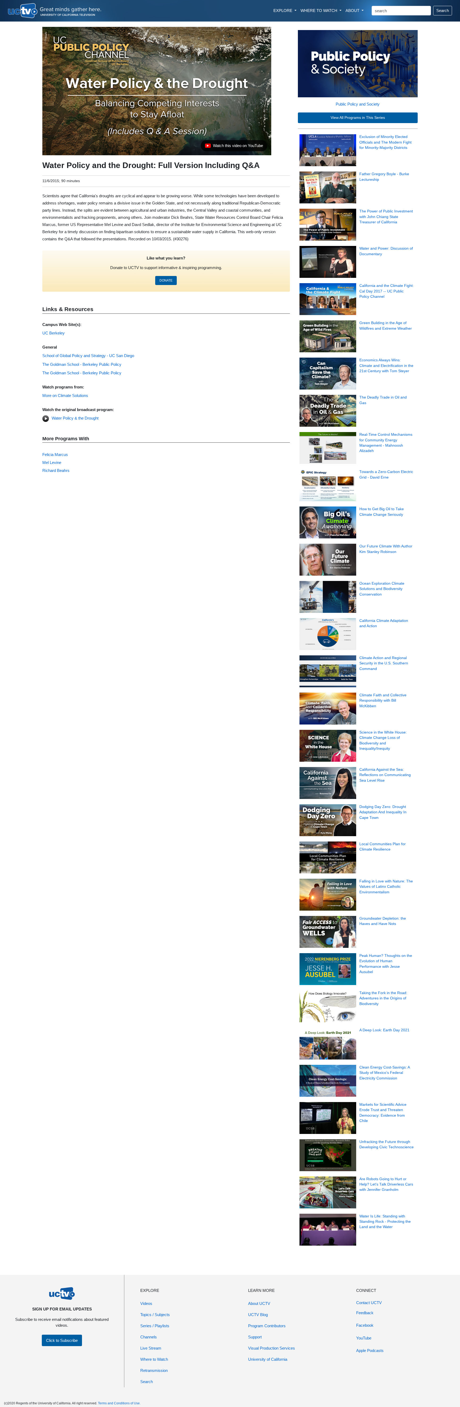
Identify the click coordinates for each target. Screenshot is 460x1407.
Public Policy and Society (358, 104)
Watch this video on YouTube (234, 147)
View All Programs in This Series (358, 118)
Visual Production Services (271, 1348)
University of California (267, 1359)
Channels (148, 1337)
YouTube (363, 1338)
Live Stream (150, 1348)
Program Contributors (267, 1326)
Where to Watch (154, 1359)
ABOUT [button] (353, 10)
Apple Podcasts (370, 1350)
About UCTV (259, 1303)
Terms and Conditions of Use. (119, 1403)
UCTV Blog (258, 1314)
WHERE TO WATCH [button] (319, 10)
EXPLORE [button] (283, 10)
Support (255, 1337)
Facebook (364, 1325)
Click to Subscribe (62, 1340)
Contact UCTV (369, 1302)
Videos (146, 1303)
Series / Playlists (154, 1326)
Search (442, 10)
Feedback (364, 1312)
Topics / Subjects (155, 1314)
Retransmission (154, 1370)
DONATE (165, 280)
